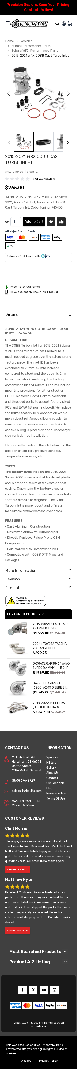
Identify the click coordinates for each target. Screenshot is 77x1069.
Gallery (51, 768)
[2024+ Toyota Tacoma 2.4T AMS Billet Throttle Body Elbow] (17, 648)
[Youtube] (44, 990)
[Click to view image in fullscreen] (38, 93)
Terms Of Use (55, 798)
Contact (52, 778)
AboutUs (52, 773)
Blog (49, 788)
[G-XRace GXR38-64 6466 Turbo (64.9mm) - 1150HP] (17, 668)
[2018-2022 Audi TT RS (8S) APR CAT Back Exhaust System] (17, 708)
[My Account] (63, 23)
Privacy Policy (56, 793)
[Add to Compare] (61, 221)
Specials (52, 757)
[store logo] (29, 24)
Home (9, 41)
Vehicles (26, 41)
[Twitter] (33, 990)
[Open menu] (7, 22)
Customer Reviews (24, 818)
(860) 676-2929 (23, 780)
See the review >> (17, 869)
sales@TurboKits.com (27, 791)
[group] (18, 179)
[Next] (67, 142)
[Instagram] (54, 990)
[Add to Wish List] (51, 221)
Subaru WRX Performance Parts (35, 51)
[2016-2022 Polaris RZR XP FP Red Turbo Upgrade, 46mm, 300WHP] (17, 629)
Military (51, 762)
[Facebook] (22, 990)
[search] (57, 23)
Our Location (55, 783)
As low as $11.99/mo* (20, 256)
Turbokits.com (38, 1026)
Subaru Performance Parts (31, 46)
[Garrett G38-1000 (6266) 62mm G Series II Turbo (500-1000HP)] (17, 688)
